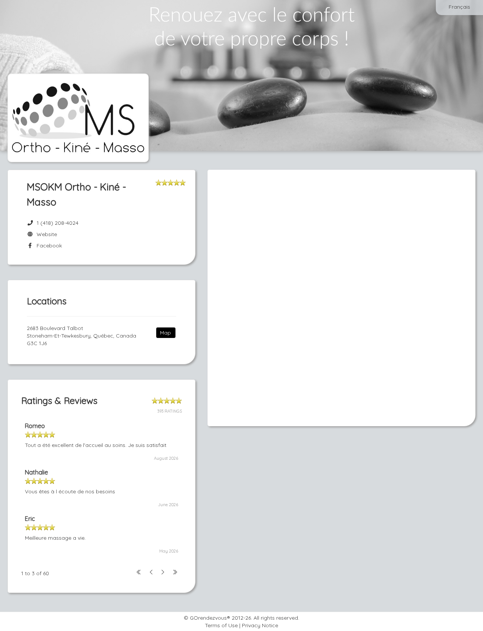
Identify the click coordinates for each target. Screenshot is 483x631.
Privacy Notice (260, 625)
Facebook (48, 245)
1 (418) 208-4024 (57, 223)
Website (45, 234)
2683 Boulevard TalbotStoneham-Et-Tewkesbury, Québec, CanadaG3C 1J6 (81, 336)
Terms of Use (221, 625)
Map (165, 332)
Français (459, 6)
